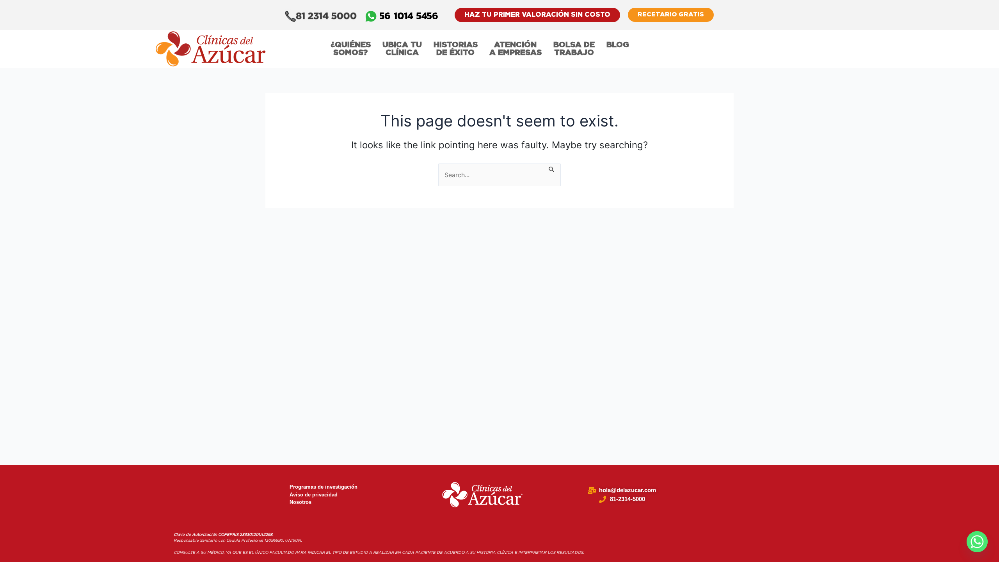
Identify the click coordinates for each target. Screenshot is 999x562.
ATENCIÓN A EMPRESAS (515, 48)
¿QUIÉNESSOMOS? (351, 48)
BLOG (617, 44)
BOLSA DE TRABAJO (574, 48)
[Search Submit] (552, 168)
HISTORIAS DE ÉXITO (456, 48)
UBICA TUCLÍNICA (402, 48)
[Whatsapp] (977, 541)
